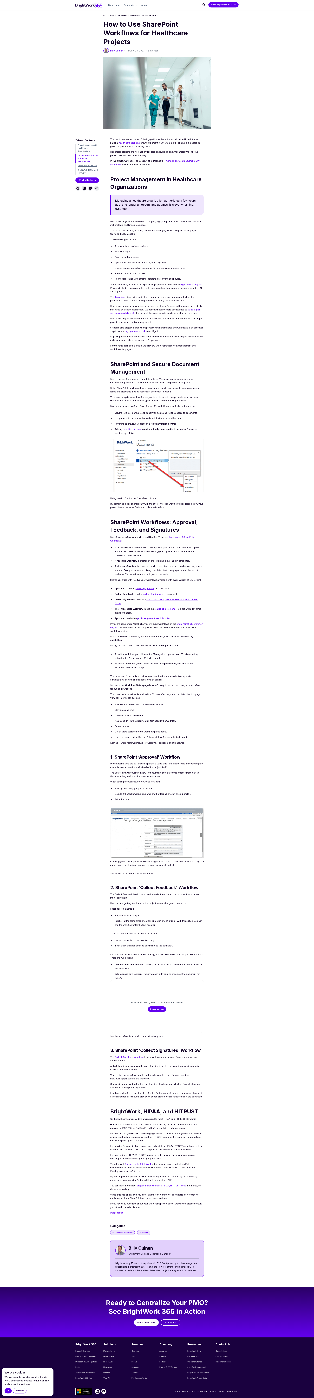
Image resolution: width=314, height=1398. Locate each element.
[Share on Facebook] (77, 188)
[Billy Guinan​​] (157, 1258)
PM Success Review (139, 1378)
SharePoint (143, 1232)
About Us (163, 1351)
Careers (162, 1356)
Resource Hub (193, 1356)
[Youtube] (103, 1391)
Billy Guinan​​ (116, 50)
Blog (105, 15)
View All (106, 1378)
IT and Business (110, 1362)
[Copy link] (96, 188)
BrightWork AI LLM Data (197, 1378)
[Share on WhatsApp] (90, 188)
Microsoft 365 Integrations (86, 1362)
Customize (19, 1391)
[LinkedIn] (97, 1391)
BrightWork (145, 1164)
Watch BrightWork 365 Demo (223, 5)
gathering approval (144, 588)
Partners (162, 1362)
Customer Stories (194, 1362)
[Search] (204, 4)
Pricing (78, 1367)
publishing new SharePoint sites (153, 618)
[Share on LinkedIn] (84, 188)
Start (133, 1356)
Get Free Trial (170, 1322)
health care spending (129, 143)
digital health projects (191, 284)
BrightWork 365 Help (83, 1378)
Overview (135, 1351)
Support (134, 1373)
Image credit (116, 1212)
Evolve (134, 1362)
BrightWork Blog (194, 1351)
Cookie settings (157, 1009)
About (144, 5)
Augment (135, 1367)
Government (108, 1356)
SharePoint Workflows (87, 166)
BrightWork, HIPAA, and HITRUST (88, 171)
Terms (221, 1391)
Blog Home (114, 5)
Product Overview (82, 1351)
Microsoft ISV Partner (168, 1367)
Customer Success (223, 1362)
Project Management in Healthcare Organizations (88, 148)
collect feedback (152, 594)
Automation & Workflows (122, 1232)
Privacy (213, 1391)
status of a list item (164, 609)
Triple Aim (120, 297)
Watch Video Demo (87, 180)
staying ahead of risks (135, 331)
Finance (106, 1373)
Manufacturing (109, 1351)
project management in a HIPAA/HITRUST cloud (161, 1185)
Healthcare (107, 1367)
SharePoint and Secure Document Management (88, 158)
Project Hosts (132, 1164)
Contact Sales (221, 1351)
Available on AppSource (85, 1373)
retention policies (132, 429)
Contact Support (222, 1356)
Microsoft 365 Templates (86, 1356)
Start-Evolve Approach (197, 1367)
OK (8, 1391)
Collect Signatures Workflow (129, 1057)
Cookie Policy (233, 1391)
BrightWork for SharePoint (198, 1373)
